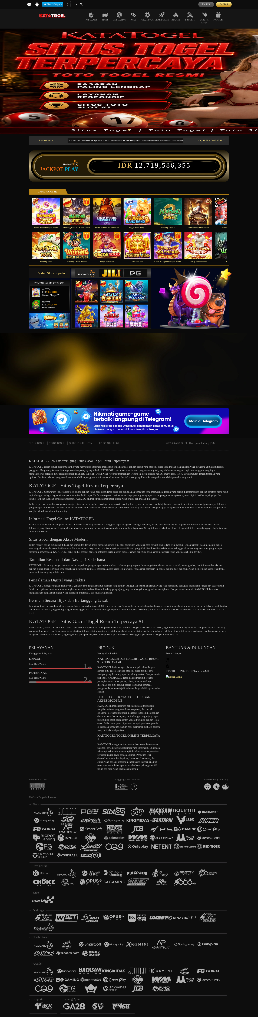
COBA (88, 288)
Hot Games (91, 20)
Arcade (175, 20)
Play (71, 169)
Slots (105, 20)
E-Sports (190, 20)
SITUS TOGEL (37, 443)
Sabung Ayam (204, 21)
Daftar (224, 4)
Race (133, 20)
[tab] (87, 273)
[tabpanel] (129, 81)
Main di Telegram (54, 4)
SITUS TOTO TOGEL (109, 443)
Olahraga (147, 20)
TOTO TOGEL (57, 443)
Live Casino (119, 20)
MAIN (48, 211)
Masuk (206, 4)
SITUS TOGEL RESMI (81, 443)
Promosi (218, 20)
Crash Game (162, 20)
